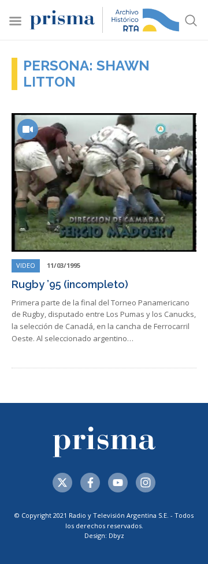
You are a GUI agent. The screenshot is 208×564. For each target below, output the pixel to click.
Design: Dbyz (104, 535)
